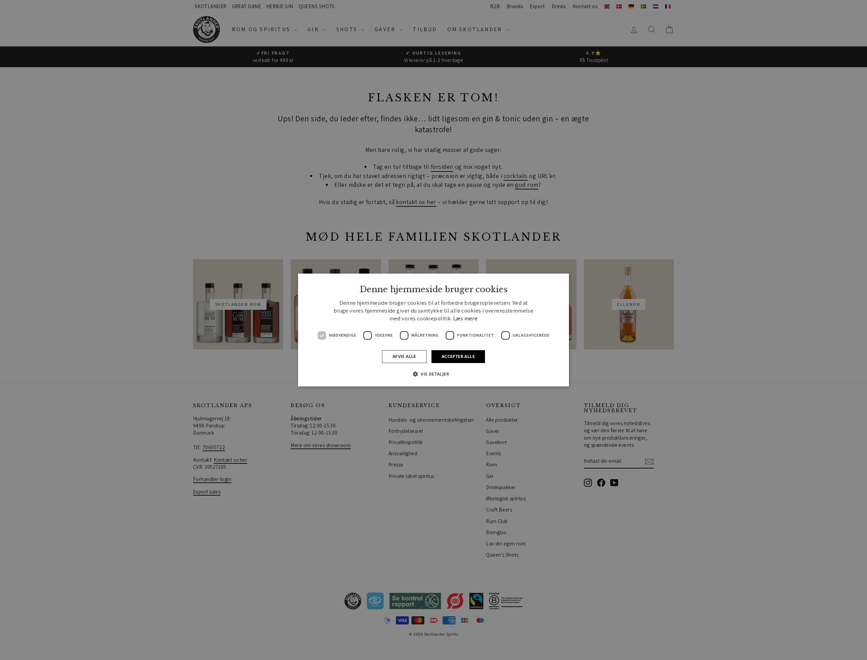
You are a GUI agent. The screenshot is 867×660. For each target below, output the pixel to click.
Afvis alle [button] (404, 356)
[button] (433, 374)
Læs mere (465, 318)
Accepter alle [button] (458, 356)
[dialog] (433, 330)
